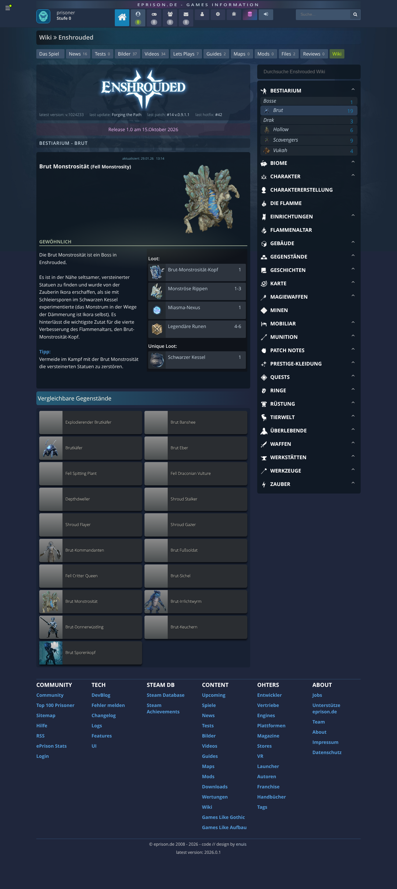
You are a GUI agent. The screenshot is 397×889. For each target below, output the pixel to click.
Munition (284, 337)
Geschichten (288, 270)
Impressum (325, 742)
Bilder (127, 54)
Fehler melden (108, 705)
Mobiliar (283, 323)
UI (94, 746)
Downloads (215, 786)
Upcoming (214, 695)
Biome (278, 163)
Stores (264, 746)
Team (318, 722)
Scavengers (285, 139)
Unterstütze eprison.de (326, 708)
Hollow (281, 129)
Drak (268, 120)
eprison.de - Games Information (198, 4)
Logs (97, 725)
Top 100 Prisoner (55, 705)
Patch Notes (287, 350)
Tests (102, 54)
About (319, 732)
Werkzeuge (285, 470)
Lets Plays (186, 54)
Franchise (268, 786)
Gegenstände (288, 256)
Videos (155, 54)
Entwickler (269, 695)
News (78, 54)
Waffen (280, 444)
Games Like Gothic (223, 817)
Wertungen (215, 797)
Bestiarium (285, 90)
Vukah (280, 150)
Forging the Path (127, 114)
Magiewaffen (289, 296)
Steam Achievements (163, 708)
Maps (242, 54)
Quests (280, 377)
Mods (265, 54)
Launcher (268, 766)
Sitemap (46, 715)
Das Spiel (49, 54)
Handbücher (271, 797)
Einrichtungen (291, 216)
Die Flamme (286, 203)
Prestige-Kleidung (296, 363)
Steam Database (166, 695)
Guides (216, 54)
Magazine (268, 736)
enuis (241, 844)
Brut (278, 110)
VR (260, 756)
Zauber (280, 484)
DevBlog (101, 695)
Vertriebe (268, 705)
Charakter (285, 176)
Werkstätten (288, 457)
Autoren (266, 776)
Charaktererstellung (301, 189)
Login (42, 756)
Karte (278, 283)
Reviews (314, 54)
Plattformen (271, 725)
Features (102, 736)
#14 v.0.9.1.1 (178, 114)
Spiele (209, 705)
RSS (40, 736)
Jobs (317, 695)
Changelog (104, 715)
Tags (262, 807)
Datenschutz (326, 752)
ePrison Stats (51, 746)
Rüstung (282, 403)
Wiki (336, 54)
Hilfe (41, 725)
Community (49, 695)
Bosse (269, 100)
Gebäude (282, 243)
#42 (218, 114)
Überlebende (288, 430)
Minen (279, 310)
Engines (266, 715)
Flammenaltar (291, 230)
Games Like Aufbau (224, 827)
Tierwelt (282, 417)
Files (288, 54)
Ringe (278, 390)
